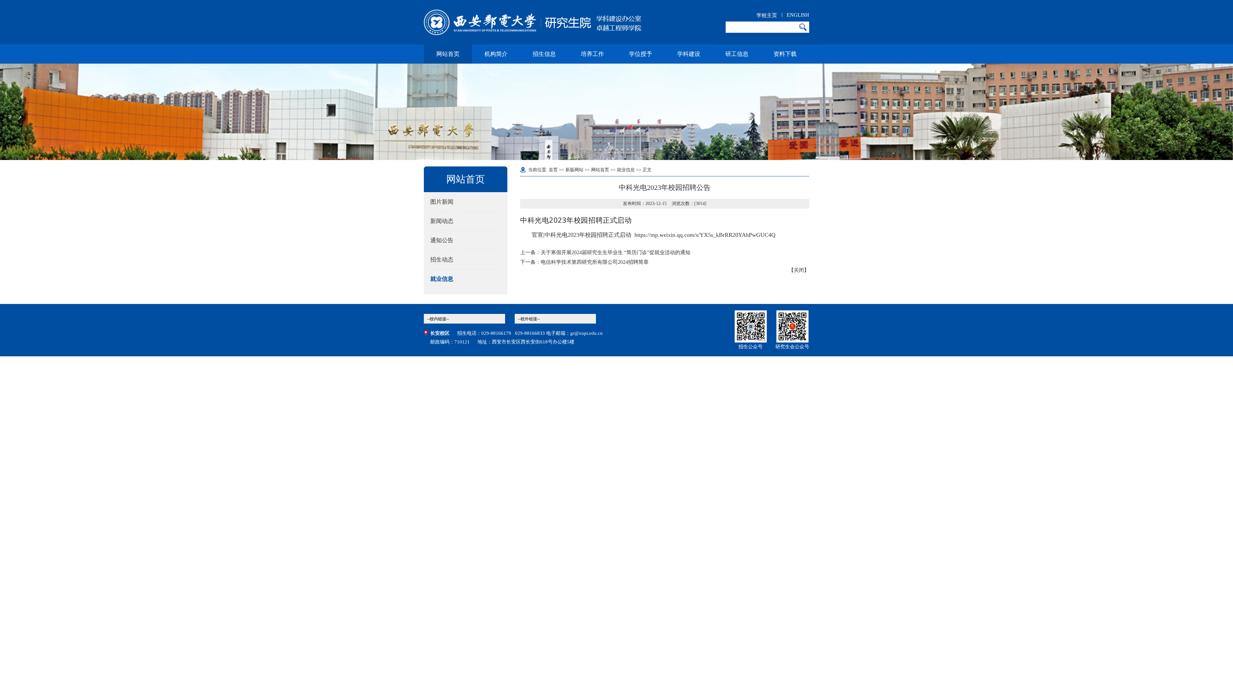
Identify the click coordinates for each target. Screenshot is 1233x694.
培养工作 (592, 54)
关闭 (799, 270)
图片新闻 (441, 202)
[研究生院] (533, 22)
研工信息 (736, 54)
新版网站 (574, 169)
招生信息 (544, 54)
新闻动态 (441, 221)
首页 (553, 169)
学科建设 (688, 54)
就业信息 (441, 279)
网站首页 (447, 54)
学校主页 (766, 15)
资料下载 (785, 54)
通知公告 (441, 240)
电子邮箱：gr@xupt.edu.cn (574, 333)
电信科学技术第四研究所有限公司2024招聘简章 (595, 262)
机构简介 (496, 54)
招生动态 (441, 259)
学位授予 (640, 54)
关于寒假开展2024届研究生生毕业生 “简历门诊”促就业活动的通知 (615, 252)
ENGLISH (798, 15)
